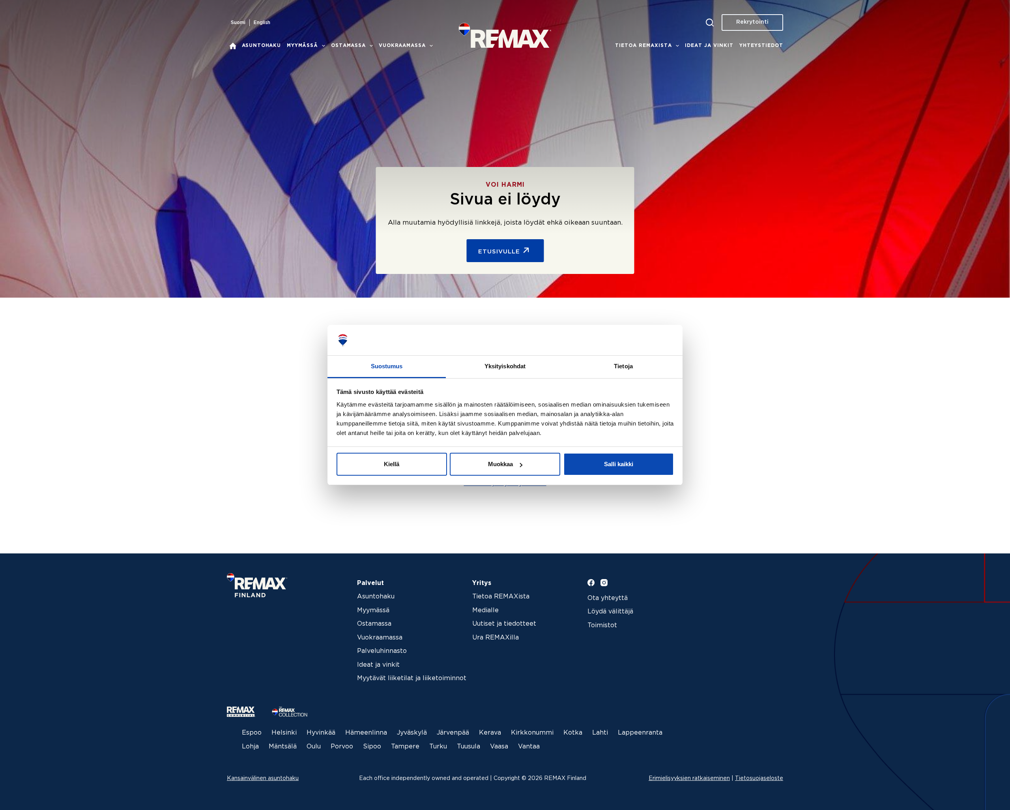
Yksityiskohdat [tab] (505, 366)
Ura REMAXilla (495, 638)
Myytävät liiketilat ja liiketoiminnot (411, 678)
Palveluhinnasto (382, 651)
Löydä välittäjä (610, 612)
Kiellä (391, 464)
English (262, 23)
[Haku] (710, 22)
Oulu (314, 747)
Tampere (405, 747)
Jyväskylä (412, 733)
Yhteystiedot (761, 45)
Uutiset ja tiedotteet (504, 624)
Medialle (485, 610)
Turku (438, 747)
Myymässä (302, 45)
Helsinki (284, 733)
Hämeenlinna (366, 733)
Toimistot (602, 625)
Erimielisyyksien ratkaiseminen (689, 778)
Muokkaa (500, 464)
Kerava (490, 733)
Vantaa (529, 747)
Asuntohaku (261, 45)
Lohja (250, 747)
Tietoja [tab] (623, 366)
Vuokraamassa (402, 45)
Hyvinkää (321, 733)
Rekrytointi (752, 22)
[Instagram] (604, 582)
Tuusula (468, 747)
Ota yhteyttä (607, 598)
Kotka (572, 733)
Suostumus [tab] (387, 366)
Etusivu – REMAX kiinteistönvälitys (233, 46)
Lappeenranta (640, 733)
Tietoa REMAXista (643, 45)
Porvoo (342, 747)
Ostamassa (348, 45)
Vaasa (499, 747)
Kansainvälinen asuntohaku (263, 778)
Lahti (600, 733)
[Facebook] (591, 582)
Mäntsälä (283, 747)
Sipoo (372, 747)
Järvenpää (453, 733)
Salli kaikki (618, 464)
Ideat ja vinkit (709, 45)
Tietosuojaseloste (759, 778)
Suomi (238, 23)
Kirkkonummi (532, 733)
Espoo (252, 733)
